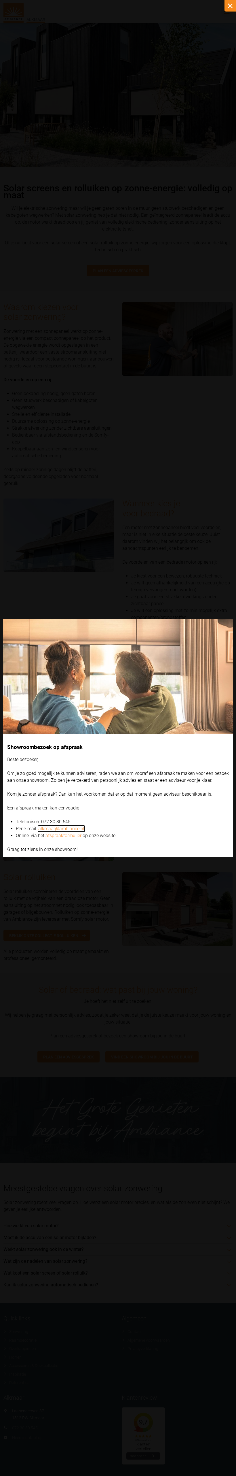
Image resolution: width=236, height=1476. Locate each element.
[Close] (230, 6)
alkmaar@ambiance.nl (61, 828)
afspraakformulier (63, 835)
